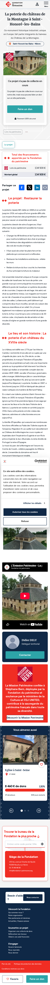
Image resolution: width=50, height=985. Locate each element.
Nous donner (13, 953)
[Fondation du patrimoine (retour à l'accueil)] (13, 4)
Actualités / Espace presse (18, 921)
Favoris (14, 979)
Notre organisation (15, 915)
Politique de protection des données (28, 964)
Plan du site (6, 964)
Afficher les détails (32, 503)
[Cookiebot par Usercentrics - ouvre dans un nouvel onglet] (35, 461)
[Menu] (46, 3)
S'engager (13, 943)
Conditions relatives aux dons (13, 969)
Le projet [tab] (8, 144)
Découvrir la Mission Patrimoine (25, 717)
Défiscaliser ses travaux (17, 934)
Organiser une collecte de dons (20, 931)
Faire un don (25, 109)
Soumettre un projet (18, 928)
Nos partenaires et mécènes (19, 918)
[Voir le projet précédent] (11, 811)
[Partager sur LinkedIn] (37, 187)
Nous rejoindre (14, 950)
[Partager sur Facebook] (21, 187)
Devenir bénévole (15, 947)
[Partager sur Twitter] (29, 187)
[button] (22, 811)
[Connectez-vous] (37, 4)
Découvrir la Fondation (19, 909)
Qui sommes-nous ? (15, 913)
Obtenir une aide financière (18, 937)
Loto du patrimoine (13, 132)
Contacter (25, 655)
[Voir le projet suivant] (39, 811)
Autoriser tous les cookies (25, 512)
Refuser (25, 521)
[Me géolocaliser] (42, 844)
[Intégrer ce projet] (45, 187)
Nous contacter (33, 897)
